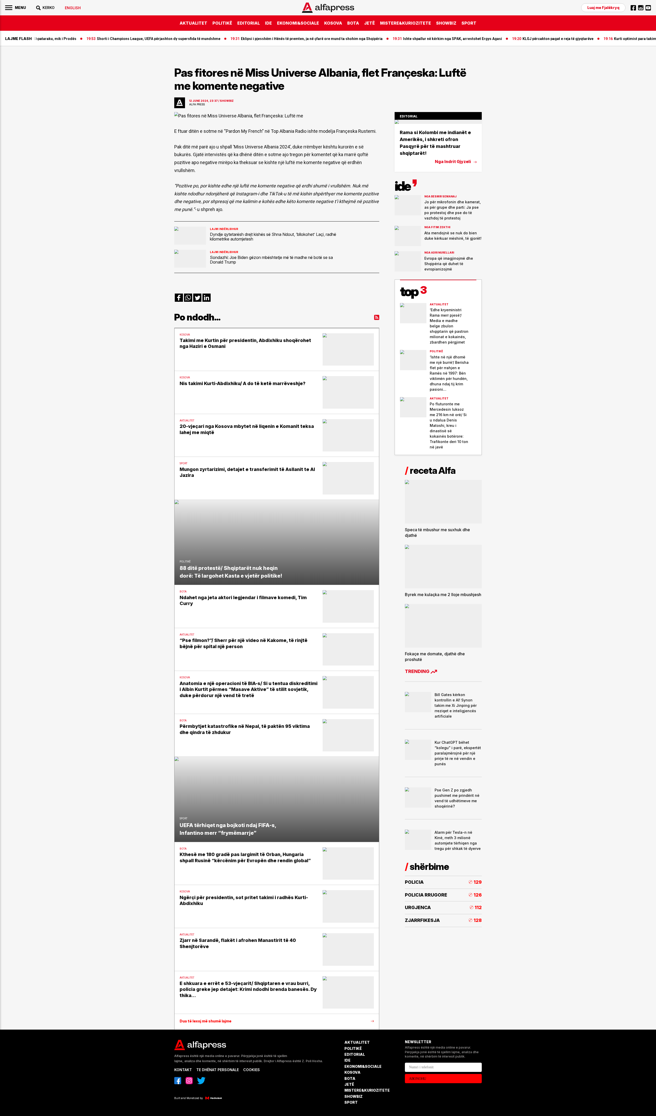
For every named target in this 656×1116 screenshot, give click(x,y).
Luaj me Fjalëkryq (603, 7)
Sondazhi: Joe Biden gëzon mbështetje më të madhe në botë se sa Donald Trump (271, 260)
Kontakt (183, 1070)
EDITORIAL (248, 23)
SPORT (469, 23)
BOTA (353, 23)
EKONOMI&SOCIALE (298, 23)
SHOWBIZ (446, 23)
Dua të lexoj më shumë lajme (205, 1021)
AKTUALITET (193, 23)
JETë (369, 23)
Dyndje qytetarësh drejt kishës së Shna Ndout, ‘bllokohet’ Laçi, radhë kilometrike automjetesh (273, 237)
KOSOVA (333, 23)
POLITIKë (222, 23)
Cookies (251, 1070)
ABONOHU (417, 1079)
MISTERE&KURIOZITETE (405, 23)
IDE (268, 23)
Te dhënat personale (217, 1070)
